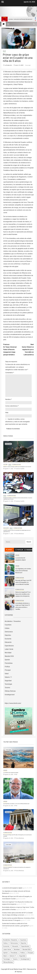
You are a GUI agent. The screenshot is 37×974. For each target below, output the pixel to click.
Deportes (8, 635)
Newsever (30, 969)
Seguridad (8, 680)
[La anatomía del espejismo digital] (9, 558)
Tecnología (8, 684)
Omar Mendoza (20, 533)
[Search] (34, 24)
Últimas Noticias (16, 464)
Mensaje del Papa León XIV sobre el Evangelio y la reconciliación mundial (23, 582)
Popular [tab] (20, 549)
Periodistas (9, 663)
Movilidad (8, 653)
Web (6, 412)
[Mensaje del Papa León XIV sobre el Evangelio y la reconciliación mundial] (9, 581)
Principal (8, 670)
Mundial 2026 (9, 656)
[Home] (4, 24)
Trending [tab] (29, 549)
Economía (8, 639)
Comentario (9, 373)
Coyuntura (8, 625)
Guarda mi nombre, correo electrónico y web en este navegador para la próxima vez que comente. (17, 421)
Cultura (5, 464)
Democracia (9, 632)
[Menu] (8, 24)
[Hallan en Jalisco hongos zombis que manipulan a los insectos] (18, 451)
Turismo (7, 687)
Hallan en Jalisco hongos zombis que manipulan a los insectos (17, 466)
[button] (8, 24)
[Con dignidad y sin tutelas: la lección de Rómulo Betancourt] (9, 569)
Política (7, 667)
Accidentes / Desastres (13, 621)
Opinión (17, 555)
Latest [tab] (9, 549)
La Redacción (8, 65)
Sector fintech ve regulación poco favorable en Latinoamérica (28, 350)
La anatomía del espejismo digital (10, 772)
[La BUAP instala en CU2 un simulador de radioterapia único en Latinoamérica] (18, 515)
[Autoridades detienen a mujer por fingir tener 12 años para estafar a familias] (9, 605)
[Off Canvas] (2, 2)
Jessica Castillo (20, 468)
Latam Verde (9, 649)
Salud (4, 51)
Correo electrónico (12, 406)
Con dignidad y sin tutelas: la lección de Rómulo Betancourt (23, 570)
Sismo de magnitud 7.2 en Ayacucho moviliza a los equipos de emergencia (23, 594)
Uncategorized (9, 694)
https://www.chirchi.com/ (13, 703)
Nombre (8, 399)
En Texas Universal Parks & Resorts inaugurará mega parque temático (10, 350)
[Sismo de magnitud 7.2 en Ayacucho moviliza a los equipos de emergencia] (9, 593)
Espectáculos (9, 646)
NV (16, 774)
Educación (6, 528)
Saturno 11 (8, 677)
